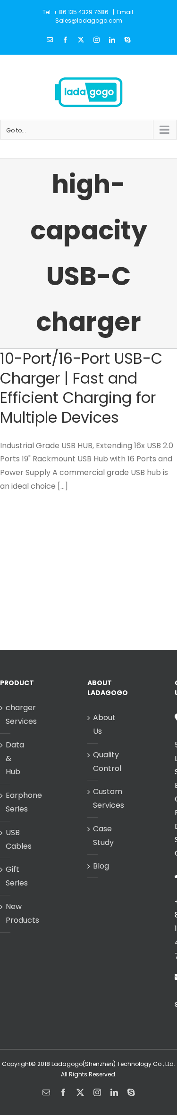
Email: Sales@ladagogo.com (95, 16)
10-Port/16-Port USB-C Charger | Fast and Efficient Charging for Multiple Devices (81, 388)
